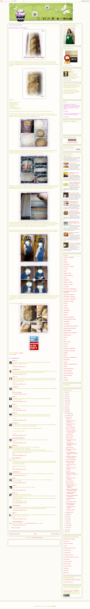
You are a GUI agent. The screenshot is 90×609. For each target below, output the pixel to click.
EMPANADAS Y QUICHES (69, 296)
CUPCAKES (66, 286)
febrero (68, 525)
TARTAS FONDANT (67, 371)
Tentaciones (66, 568)
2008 (66, 530)
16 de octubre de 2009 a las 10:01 (19, 394)
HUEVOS (65, 314)
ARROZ (65, 259)
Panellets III (68, 419)
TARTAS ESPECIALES (68, 368)
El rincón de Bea (67, 550)
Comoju (65, 545)
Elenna (13, 492)
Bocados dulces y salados (69, 539)
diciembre (68, 413)
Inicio (35, 533)
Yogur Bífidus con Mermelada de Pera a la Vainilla (71, 444)
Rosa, (13, 360)
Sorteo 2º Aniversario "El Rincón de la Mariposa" (74, 183)
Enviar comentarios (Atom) (37, 537)
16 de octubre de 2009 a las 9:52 (19, 384)
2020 (66, 394)
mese (13, 485)
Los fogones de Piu (67, 561)
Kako (13, 512)
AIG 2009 (68, 476)
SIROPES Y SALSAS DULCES (70, 364)
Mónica (14, 445)
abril (67, 521)
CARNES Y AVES (67, 273)
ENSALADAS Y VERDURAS (69, 299)
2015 (66, 400)
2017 (66, 396)
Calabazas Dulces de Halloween (70, 421)
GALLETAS (65, 308)
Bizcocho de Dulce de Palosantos (71, 424)
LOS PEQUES (66, 323)
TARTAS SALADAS (67, 375)
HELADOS (65, 312)
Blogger (54, 606)
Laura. (13, 376)
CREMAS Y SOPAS (67, 282)
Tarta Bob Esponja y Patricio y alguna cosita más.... (74, 223)
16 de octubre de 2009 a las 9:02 (19, 374)
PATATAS (65, 346)
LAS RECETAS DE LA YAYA (69, 319)
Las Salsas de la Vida (68, 554)
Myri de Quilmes (16, 458)
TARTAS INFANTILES (68, 373)
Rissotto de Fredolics (70, 429)
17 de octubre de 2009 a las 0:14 (19, 482)
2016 (66, 398)
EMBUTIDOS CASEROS (68, 294)
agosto (67, 514)
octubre (68, 417)
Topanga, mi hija (67, 156)
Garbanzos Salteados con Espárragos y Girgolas (71, 490)
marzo (67, 523)
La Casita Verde (67, 552)
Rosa (13, 396)
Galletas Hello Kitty (70, 483)
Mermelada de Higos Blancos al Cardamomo (71, 473)
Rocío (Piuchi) (15, 505)
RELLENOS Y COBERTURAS (70, 357)
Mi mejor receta (72, 163)
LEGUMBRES (66, 321)
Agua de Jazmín (69, 481)
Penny (71, 71)
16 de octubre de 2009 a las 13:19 (19, 455)
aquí (18, 64)
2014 (66, 402)
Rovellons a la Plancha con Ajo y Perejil (71, 431)
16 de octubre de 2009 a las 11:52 (19, 442)
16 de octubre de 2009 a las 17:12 (19, 475)
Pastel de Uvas (69, 437)
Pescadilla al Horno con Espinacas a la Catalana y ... (71, 486)
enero (67, 527)
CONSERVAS (66, 280)
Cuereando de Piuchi (68, 582)
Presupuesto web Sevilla (72, 142)
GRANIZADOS (66, 310)
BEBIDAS (65, 262)
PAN (15, 354)
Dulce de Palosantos (70, 427)
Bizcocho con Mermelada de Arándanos (71, 496)
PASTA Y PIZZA (66, 341)
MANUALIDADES (67, 330)
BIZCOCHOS (66, 264)
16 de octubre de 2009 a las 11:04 (19, 435)
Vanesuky (14, 422)
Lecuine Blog (66, 559)
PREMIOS (65, 353)
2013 (66, 404)
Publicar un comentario (15, 527)
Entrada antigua (55, 533)
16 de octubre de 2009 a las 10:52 (19, 420)
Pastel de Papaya (70, 436)
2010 (66, 409)
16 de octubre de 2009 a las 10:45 (19, 410)
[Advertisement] (17, 542)
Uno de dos (66, 570)
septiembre (68, 512)
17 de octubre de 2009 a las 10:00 (19, 502)
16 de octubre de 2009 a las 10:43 (19, 401)
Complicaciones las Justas (69, 548)
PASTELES (65, 344)
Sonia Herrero (15, 471)
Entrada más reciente (14, 533)
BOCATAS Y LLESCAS (68, 266)
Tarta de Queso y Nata (71, 501)
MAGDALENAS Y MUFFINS (69, 328)
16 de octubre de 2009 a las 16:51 (19, 469)
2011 (66, 407)
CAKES (65, 271)
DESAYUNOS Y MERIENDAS (69, 289)
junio (67, 518)
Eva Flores (14, 386)
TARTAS (65, 366)
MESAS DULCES (67, 335)
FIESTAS (65, 303)
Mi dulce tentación (67, 566)
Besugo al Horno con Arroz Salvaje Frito (74, 202)
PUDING (65, 355)
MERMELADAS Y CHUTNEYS (70, 332)
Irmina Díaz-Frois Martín (17, 438)
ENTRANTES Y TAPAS (68, 301)
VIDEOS (65, 377)
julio (67, 516)
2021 (66, 392)
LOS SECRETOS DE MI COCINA (70, 326)
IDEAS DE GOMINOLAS (68, 317)
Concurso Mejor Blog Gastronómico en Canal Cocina (71, 453)
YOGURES (65, 379)
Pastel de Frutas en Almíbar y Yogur (70, 462)
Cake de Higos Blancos (71, 459)
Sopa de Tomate (69, 447)
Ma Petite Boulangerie (16, 392)
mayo (67, 519)
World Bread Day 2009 (30, 523)
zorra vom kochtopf (16, 521)
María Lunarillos (67, 563)
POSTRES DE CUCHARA (69, 350)
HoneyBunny (15, 369)
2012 (66, 406)
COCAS (65, 277)
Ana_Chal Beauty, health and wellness (71, 579)
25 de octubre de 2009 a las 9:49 (19, 525)
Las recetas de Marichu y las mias (71, 557)
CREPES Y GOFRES (68, 284)
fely (13, 478)
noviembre (68, 415)
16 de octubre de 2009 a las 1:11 (19, 366)
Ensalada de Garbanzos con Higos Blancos (71, 457)
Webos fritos (66, 572)
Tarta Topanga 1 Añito (74, 193)
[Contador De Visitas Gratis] (72, 140)
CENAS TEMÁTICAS (68, 275)
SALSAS (65, 362)
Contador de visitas (72, 141)
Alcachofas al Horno (70, 509)
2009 (66, 411)
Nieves (13, 412)
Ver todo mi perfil (67, 80)
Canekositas (66, 541)
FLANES (65, 305)
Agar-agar (68, 471)
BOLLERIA (65, 268)
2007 (66, 531)
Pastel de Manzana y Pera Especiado (70, 504)
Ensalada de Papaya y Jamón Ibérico (71, 493)
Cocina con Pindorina (68, 543)
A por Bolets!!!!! (69, 434)
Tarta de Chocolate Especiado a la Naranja (74, 211)
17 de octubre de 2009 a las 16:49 (19, 510)
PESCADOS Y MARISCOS (69, 348)
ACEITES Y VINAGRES (68, 257)
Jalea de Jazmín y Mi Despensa (70, 478)
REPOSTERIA (66, 359)
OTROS (65, 337)
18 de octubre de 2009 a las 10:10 (19, 518)
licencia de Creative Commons (71, 591)
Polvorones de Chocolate (74, 243)
